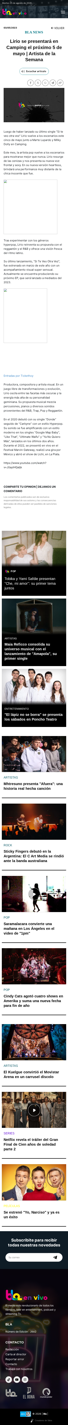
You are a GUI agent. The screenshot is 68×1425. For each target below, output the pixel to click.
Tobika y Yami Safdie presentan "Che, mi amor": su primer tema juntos (30, 583)
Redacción (12, 1349)
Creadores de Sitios (43, 1420)
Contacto (11, 1364)
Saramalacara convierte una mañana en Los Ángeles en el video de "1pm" (29, 928)
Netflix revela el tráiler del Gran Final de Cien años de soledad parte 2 (31, 1144)
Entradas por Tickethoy (18, 375)
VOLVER (58, 28)
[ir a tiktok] (8, 1379)
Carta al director (15, 1354)
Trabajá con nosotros (18, 1369)
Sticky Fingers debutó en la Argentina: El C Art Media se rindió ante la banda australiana (34, 856)
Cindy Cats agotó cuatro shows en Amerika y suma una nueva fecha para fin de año (33, 1001)
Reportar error (14, 1359)
